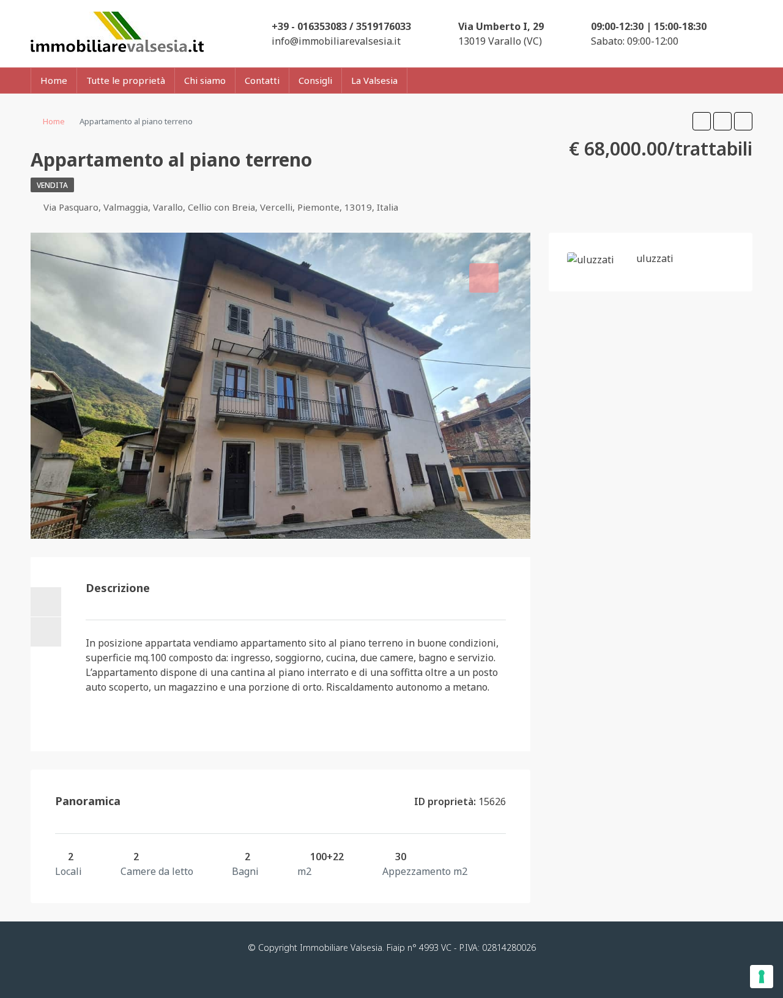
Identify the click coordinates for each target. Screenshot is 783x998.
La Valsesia (374, 80)
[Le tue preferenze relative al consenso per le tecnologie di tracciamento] (761, 976)
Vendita (52, 185)
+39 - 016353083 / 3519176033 (341, 26)
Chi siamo (205, 80)
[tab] (484, 278)
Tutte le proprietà (125, 80)
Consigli (315, 80)
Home (53, 80)
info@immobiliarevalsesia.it (336, 41)
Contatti (262, 80)
